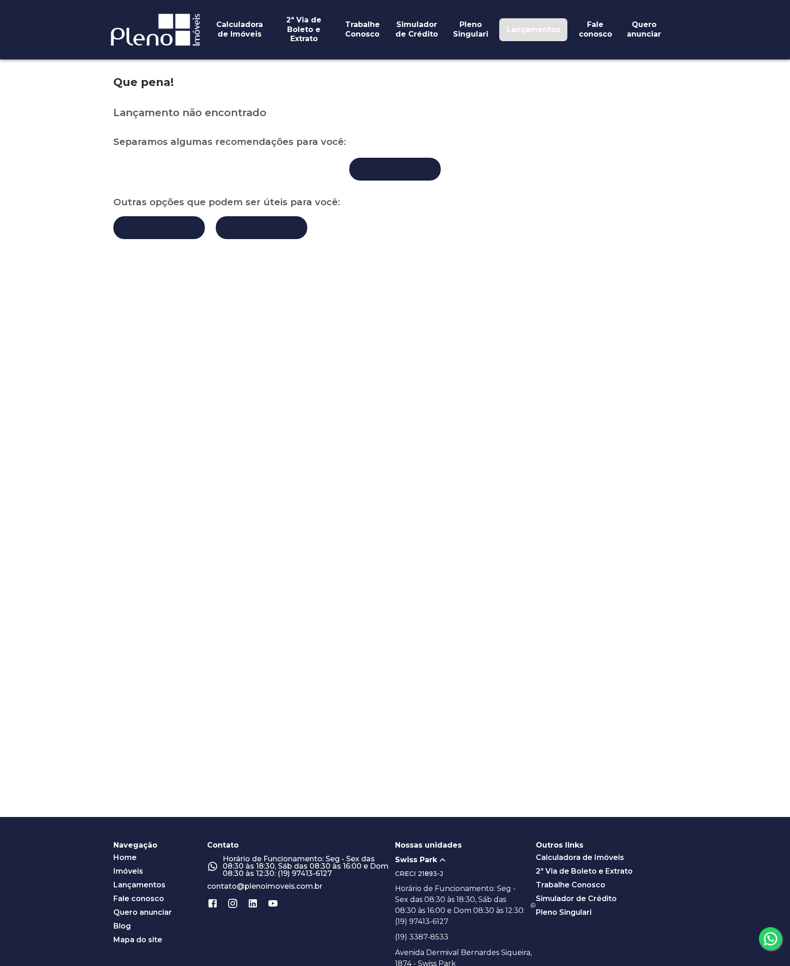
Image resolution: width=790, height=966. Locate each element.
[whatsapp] (770, 938)
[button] (465, 860)
